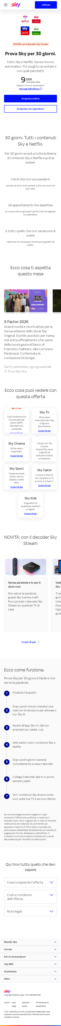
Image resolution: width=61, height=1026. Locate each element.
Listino (6, 1002)
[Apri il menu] (5, 4)
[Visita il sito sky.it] (16, 5)
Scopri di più (44, 431)
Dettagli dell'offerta (29, 89)
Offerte (46, 4)
